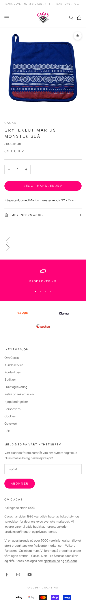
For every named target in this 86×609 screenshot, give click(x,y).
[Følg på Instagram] (18, 574)
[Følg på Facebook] (6, 574)
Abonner (19, 483)
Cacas (10, 122)
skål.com (71, 561)
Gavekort (10, 424)
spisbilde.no (52, 561)
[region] (43, 276)
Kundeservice (13, 365)
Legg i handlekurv (43, 185)
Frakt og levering (15, 387)
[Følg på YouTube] (29, 574)
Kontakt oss (12, 372)
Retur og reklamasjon (19, 394)
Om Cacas (11, 358)
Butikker (10, 380)
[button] (43, 240)
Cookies (10, 416)
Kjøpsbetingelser (16, 402)
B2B (7, 431)
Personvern (12, 409)
